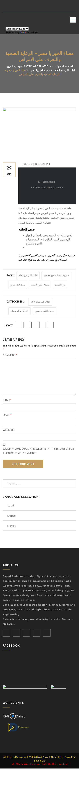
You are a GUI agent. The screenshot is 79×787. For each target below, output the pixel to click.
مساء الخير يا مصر (40, 284)
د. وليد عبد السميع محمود (56, 275)
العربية (11, 505)
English (11, 515)
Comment (10, 355)
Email (7, 415)
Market (11, 525)
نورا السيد (60, 284)
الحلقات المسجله (19, 311)
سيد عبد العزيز (17, 284)
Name (7, 400)
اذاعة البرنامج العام (28, 275)
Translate (32, 32)
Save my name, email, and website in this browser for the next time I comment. (38, 451)
